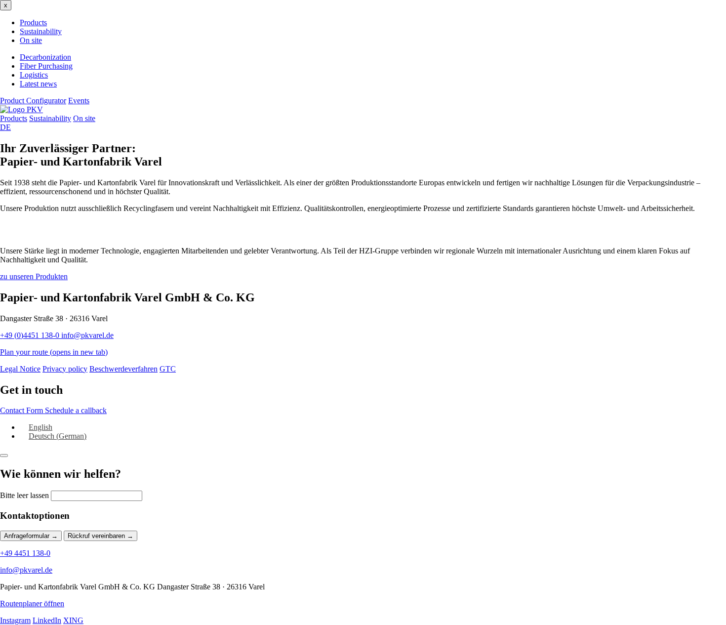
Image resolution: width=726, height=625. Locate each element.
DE (5, 127)
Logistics (34, 75)
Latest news (38, 84)
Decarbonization (45, 57)
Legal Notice (20, 369)
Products (33, 22)
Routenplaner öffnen (32, 603)
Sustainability (41, 31)
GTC (168, 369)
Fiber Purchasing (46, 66)
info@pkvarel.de (87, 335)
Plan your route (54, 352)
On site (31, 40)
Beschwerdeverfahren (123, 369)
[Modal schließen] (4, 455)
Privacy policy (64, 369)
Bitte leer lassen (24, 495)
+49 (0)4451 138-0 (30, 335)
